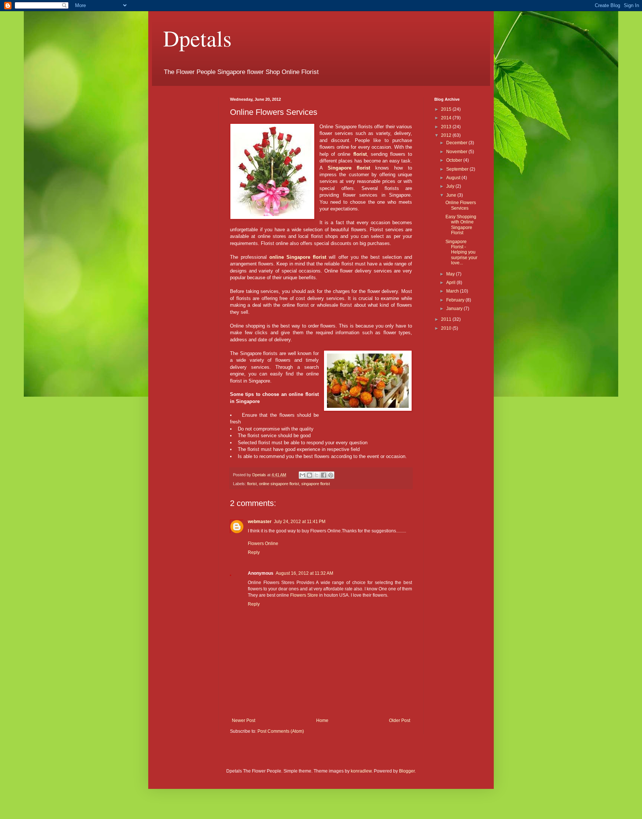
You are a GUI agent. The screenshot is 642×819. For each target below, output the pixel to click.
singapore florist (315, 483)
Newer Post (243, 720)
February (456, 300)
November (457, 151)
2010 (447, 328)
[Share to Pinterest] (330, 475)
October (454, 160)
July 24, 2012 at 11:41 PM (299, 521)
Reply (254, 552)
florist (252, 483)
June (451, 195)
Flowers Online (263, 543)
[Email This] (302, 475)
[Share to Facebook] (323, 475)
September (458, 169)
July (450, 186)
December (457, 142)
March (453, 291)
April (451, 282)
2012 (447, 135)
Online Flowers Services (460, 205)
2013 (447, 126)
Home (322, 720)
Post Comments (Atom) (280, 731)
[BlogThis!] (309, 475)
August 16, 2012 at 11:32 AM (304, 573)
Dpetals (197, 38)
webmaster (260, 521)
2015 (447, 109)
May (451, 274)
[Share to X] (316, 475)
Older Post (399, 720)
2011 (447, 319)
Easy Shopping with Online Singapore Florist (460, 224)
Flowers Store (304, 595)
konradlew (361, 771)
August (453, 177)
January (455, 308)
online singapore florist (279, 483)
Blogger (407, 771)
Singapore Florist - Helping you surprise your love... (461, 252)
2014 (447, 117)
